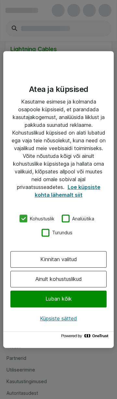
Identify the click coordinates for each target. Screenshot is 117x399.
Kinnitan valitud (58, 259)
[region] (58, 199)
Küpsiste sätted (58, 318)
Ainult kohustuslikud (58, 279)
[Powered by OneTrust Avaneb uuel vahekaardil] (85, 337)
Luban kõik (59, 299)
